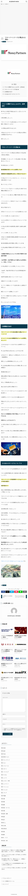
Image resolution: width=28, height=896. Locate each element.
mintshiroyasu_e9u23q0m (14, 615)
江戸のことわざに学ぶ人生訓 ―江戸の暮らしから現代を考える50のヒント (14, 855)
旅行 (4, 819)
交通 (4, 798)
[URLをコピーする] (25, 592)
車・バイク (5, 837)
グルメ (4, 762)
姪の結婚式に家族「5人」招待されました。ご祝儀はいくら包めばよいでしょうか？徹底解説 (14, 859)
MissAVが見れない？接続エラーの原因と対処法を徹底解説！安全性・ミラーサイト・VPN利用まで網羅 (13, 851)
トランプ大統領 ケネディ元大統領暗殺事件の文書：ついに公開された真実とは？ (14, 864)
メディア (5, 792)
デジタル (5, 774)
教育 (4, 816)
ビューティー (6, 783)
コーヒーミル (6, 765)
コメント (5, 697)
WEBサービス (6, 756)
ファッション (6, 786)
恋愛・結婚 (5, 813)
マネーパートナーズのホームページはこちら (12, 561)
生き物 (4, 825)
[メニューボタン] (1, 1)
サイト (4, 724)
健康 (4, 804)
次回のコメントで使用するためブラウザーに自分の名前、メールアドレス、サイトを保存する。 (14, 729)
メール (5, 719)
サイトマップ (5, 884)
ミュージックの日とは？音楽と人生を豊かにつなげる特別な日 (14, 868)
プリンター (5, 789)
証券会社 (4, 41)
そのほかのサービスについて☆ (12, 94)
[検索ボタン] (26, 1)
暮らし (4, 822)
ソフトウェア (6, 771)
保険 (4, 801)
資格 (4, 831)
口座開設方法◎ (8, 91)
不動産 (4, 795)
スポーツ (5, 768)
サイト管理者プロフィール (8, 881)
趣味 (4, 834)
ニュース (5, 777)
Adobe (4, 747)
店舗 (4, 810)
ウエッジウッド (6, 759)
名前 (4, 714)
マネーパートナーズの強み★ (11, 89)
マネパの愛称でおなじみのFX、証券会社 (14, 87)
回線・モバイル (6, 807)
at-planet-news (14, 1)
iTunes (4, 753)
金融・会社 (5, 840)
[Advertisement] (14, 19)
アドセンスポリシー (7, 878)
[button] (3, 592)
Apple (4, 750)
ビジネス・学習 (6, 780)
